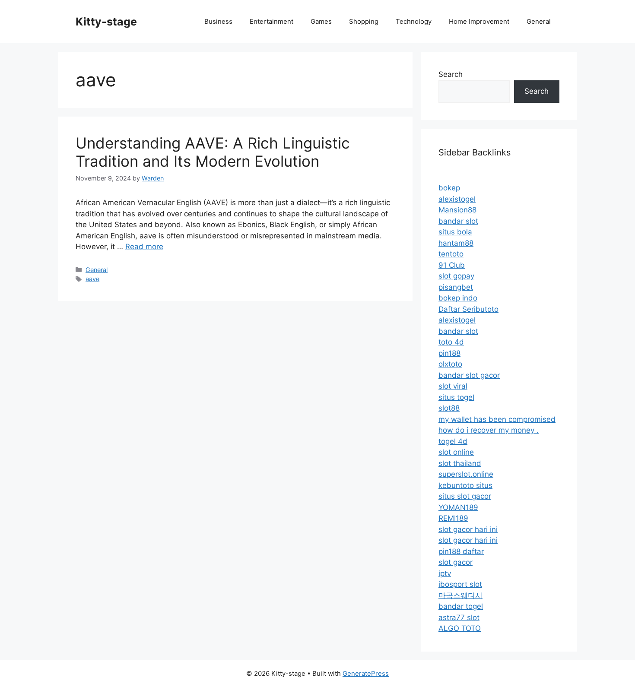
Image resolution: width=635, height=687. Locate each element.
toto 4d (451, 342)
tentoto (451, 254)
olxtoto (450, 364)
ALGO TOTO (459, 628)
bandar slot (458, 221)
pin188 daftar (461, 551)
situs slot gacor (464, 496)
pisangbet (455, 287)
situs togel (456, 397)
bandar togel (460, 606)
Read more (144, 246)
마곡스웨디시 (460, 595)
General (539, 21)
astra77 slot (458, 617)
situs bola (455, 232)
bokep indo (457, 298)
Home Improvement (479, 21)
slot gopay (456, 276)
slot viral (452, 386)
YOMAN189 (458, 507)
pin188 (449, 353)
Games (321, 21)
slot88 (449, 408)
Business (218, 21)
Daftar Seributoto (468, 309)
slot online (456, 452)
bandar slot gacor (469, 375)
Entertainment (271, 21)
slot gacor (455, 562)
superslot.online (465, 474)
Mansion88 (457, 210)
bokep (449, 188)
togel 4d (452, 441)
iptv (444, 573)
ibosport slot (460, 584)
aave (92, 278)
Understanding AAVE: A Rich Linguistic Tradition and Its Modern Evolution (213, 152)
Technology (414, 21)
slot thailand (459, 463)
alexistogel (457, 199)
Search (450, 74)
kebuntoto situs (465, 485)
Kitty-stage (106, 21)
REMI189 (453, 518)
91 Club (451, 265)
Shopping (363, 21)
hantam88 (455, 243)
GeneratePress (366, 673)
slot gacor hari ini (468, 529)
